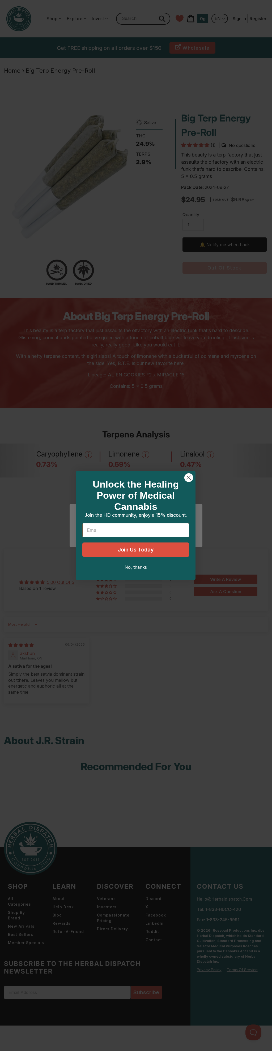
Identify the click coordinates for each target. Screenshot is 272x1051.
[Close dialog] (188, 477)
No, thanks (136, 567)
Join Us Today (136, 549)
